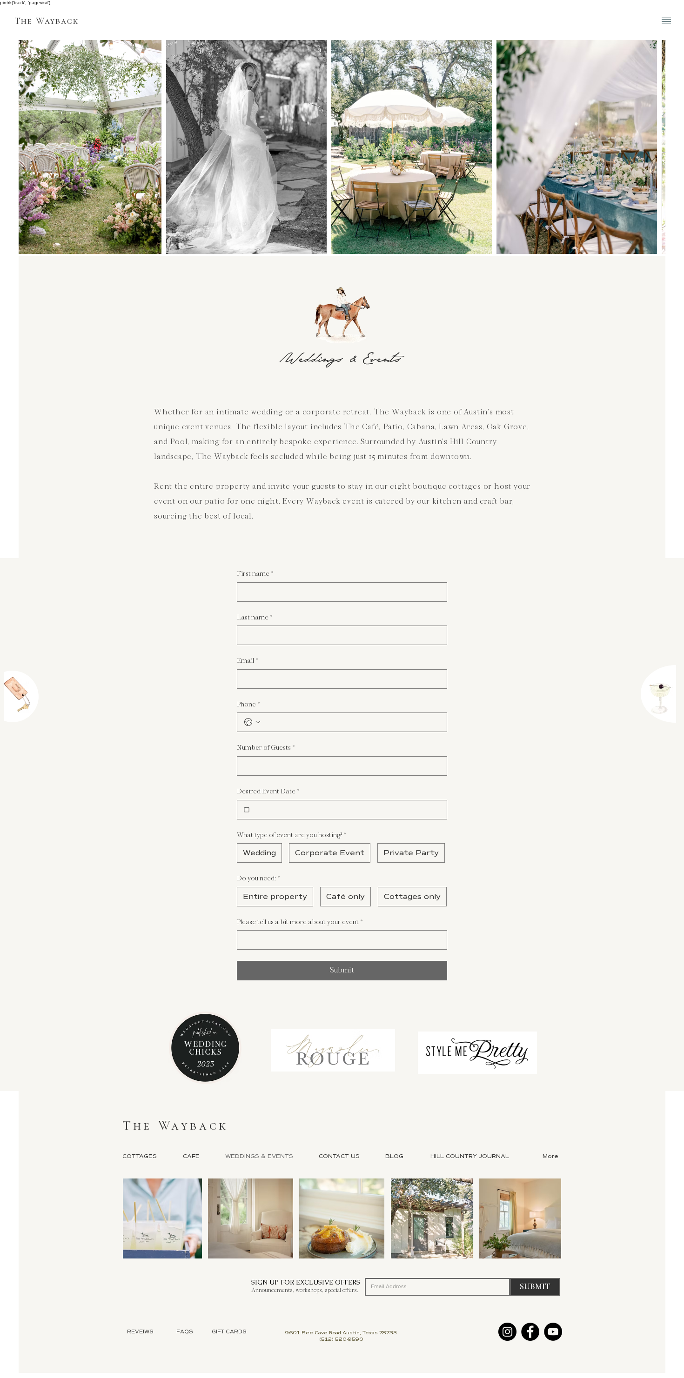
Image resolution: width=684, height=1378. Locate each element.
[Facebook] (530, 1332)
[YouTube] (553, 1332)
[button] (666, 20)
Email (247, 661)
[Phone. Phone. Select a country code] (252, 722)
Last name (254, 617)
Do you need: (258, 878)
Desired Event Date (268, 791)
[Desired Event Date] (246, 809)
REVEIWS (140, 1332)
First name (255, 574)
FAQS (184, 1332)
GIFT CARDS (229, 1332)
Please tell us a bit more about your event (299, 922)
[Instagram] (507, 1332)
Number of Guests (266, 748)
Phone (248, 704)
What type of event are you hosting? (291, 835)
